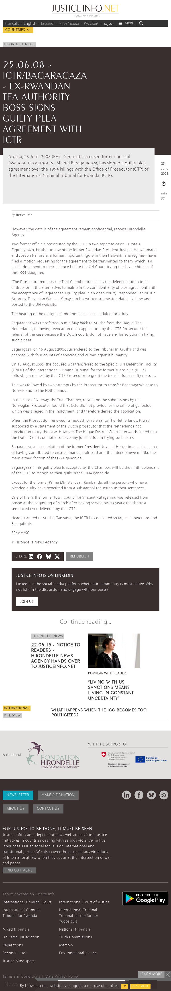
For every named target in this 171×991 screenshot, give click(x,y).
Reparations (13, 945)
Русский (91, 24)
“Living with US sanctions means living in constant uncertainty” (111, 689)
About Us (15, 809)
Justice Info (24, 215)
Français (12, 24)
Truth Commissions (75, 937)
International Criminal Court (27, 902)
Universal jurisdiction (21, 937)
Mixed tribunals (16, 929)
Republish (79, 556)
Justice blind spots (19, 961)
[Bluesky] (151, 795)
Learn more (151, 974)
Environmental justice (78, 953)
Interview (12, 715)
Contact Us (48, 809)
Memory (66, 945)
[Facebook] (138, 795)
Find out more (18, 870)
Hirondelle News (19, 44)
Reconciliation (15, 953)
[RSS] (163, 795)
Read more (140, 986)
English (30, 24)
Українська (69, 24)
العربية (108, 24)
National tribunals (74, 929)
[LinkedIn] (126, 795)
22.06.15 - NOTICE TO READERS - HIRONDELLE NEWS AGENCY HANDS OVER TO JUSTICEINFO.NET (55, 655)
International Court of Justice (84, 902)
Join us (27, 602)
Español (48, 24)
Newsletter (18, 795)
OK (124, 986)
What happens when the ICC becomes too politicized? (99, 711)
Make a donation (58, 795)
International (16, 708)
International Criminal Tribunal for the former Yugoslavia (78, 915)
